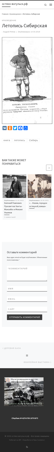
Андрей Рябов (9, 32)
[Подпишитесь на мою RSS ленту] (27, 447)
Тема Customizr (39, 440)
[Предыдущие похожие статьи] (43, 168)
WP (20, 440)
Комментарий (18, 268)
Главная (5, 14)
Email (11, 299)
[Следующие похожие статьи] (49, 168)
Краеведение (15, 14)
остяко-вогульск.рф (20, 436)
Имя (10, 289)
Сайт (11, 309)
